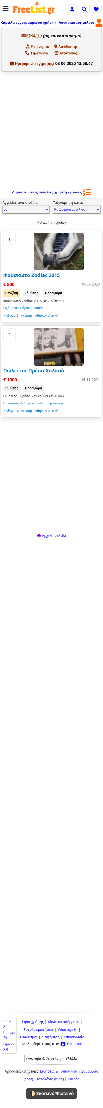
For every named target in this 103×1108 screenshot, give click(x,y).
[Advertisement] (51, 129)
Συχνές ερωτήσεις (39, 1029)
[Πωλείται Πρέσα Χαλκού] (59, 347)
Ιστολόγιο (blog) (50, 1079)
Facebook (74, 1043)
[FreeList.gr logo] (33, 8)
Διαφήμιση (51, 1037)
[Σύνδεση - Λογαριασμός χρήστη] (72, 8)
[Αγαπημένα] (96, 9)
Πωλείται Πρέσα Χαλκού (33, 370)
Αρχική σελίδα (53, 535)
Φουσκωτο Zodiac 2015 (31, 275)
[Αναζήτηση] (84, 9)
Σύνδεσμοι (29, 1037)
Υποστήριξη (68, 1029)
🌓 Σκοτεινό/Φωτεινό (52, 1093)
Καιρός (73, 1079)
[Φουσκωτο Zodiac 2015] (59, 251)
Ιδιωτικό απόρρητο (63, 1021)
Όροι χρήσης (33, 1021)
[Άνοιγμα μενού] (5, 8)
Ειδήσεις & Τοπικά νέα (58, 1071)
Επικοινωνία (74, 1037)
